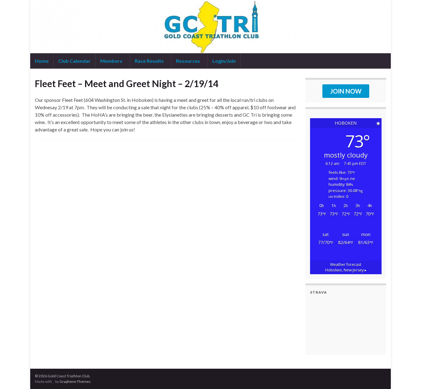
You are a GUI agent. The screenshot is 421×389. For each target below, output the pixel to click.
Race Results (150, 61)
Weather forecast (345, 267)
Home (42, 61)
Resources (188, 61)
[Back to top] (407, 375)
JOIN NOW (346, 91)
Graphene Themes (75, 381)
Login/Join (224, 61)
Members (111, 61)
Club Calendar (74, 61)
